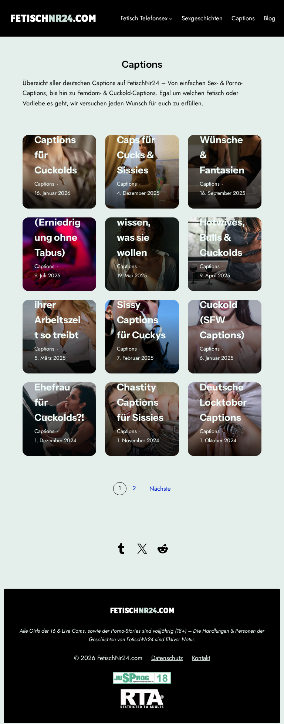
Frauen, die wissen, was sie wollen (142, 229)
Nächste (160, 488)
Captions (44, 183)
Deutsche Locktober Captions (223, 402)
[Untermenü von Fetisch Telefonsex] (171, 18)
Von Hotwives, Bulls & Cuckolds (222, 229)
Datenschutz (167, 657)
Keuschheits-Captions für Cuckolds (58, 140)
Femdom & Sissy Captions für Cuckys (142, 312)
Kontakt (201, 657)
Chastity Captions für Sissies (140, 402)
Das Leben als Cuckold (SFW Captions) (223, 304)
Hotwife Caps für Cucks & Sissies (136, 147)
